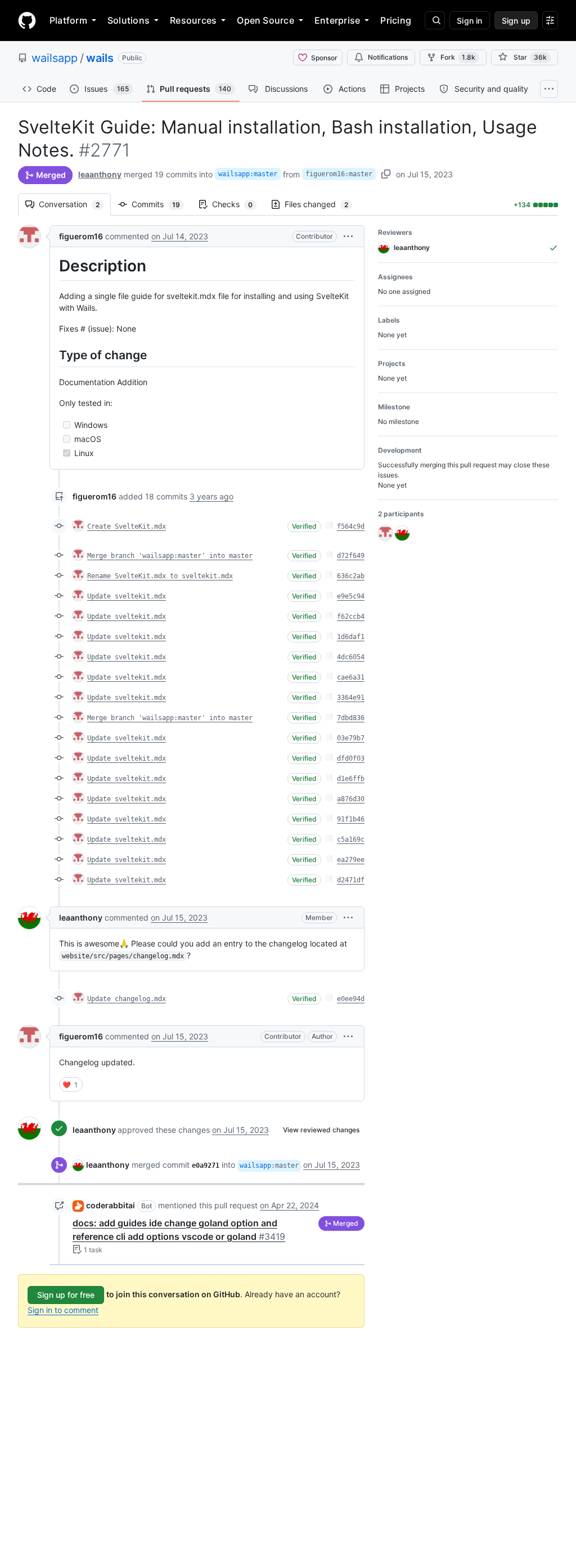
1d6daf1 (350, 637)
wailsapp (55, 58)
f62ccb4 (350, 616)
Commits (161, 204)
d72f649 (350, 556)
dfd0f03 (350, 758)
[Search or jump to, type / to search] (435, 20)
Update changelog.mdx (126, 999)
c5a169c (350, 839)
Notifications (388, 57)
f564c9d (350, 526)
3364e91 (350, 698)
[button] (348, 236)
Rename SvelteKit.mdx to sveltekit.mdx (160, 576)
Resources (193, 20)
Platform (68, 20)
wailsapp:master (247, 174)
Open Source (265, 20)
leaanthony (100, 174)
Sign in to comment (63, 1310)
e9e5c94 (350, 596)
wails (100, 58)
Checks (238, 204)
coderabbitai (110, 1205)
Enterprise (337, 20)
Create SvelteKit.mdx (126, 526)
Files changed (322, 204)
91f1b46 (350, 819)
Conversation (75, 204)
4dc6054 (350, 657)
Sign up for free (65, 1295)
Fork (457, 57)
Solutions (128, 20)
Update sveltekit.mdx (126, 596)
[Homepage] (27, 20)
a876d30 (350, 799)
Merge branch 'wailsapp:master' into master (170, 556)
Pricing (395, 20)
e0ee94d (350, 999)
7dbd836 (350, 718)
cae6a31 (350, 677)
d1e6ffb (350, 779)
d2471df (350, 880)
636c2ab (350, 576)
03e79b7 (350, 738)
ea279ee (350, 860)
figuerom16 (81, 236)
